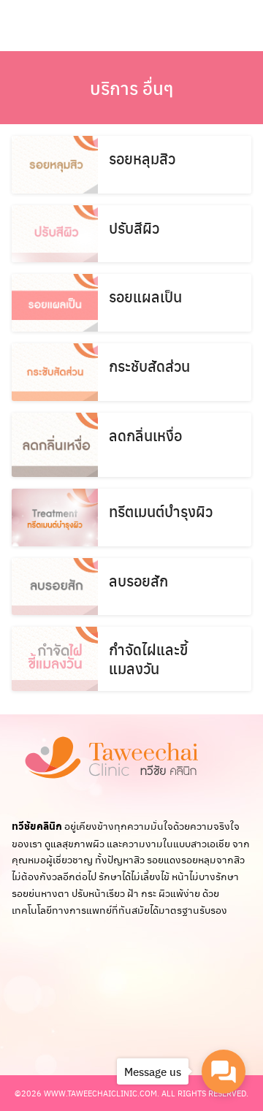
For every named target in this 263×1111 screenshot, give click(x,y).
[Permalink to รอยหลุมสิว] (55, 165)
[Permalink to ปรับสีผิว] (55, 234)
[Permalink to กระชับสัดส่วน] (55, 372)
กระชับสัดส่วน (149, 365)
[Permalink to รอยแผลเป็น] (55, 303)
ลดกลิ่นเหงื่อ (145, 435)
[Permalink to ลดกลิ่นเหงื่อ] (55, 445)
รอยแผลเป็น (145, 296)
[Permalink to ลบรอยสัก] (55, 587)
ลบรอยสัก (138, 580)
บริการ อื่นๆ (132, 87)
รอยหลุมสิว (142, 158)
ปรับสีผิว (134, 227)
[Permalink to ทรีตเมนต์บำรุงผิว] (55, 517)
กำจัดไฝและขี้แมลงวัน (148, 658)
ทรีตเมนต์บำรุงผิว (161, 511)
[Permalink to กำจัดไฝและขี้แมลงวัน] (55, 659)
